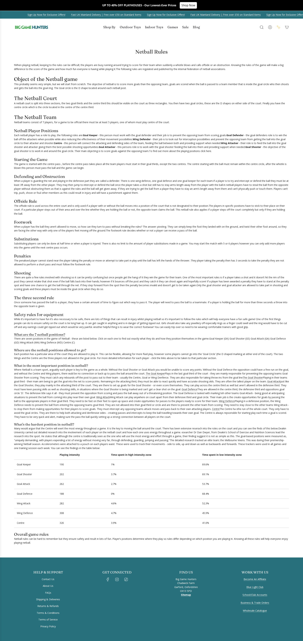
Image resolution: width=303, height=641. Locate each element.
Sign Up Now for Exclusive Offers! (41, 14)
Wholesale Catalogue (255, 610)
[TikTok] (126, 579)
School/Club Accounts (255, 594)
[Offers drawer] (278, 27)
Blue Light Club (254, 587)
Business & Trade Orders (255, 602)
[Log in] (270, 27)
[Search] (261, 27)
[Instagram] (117, 579)
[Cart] (287, 27)
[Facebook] (108, 579)
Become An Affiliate (255, 579)
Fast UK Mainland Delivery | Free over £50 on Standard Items (101, 14)
